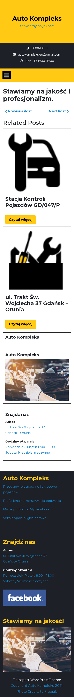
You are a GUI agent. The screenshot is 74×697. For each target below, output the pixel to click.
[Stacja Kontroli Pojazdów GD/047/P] (37, 162)
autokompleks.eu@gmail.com (39, 54)
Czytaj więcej (22, 221)
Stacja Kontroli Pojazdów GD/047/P (32, 202)
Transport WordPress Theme (37, 680)
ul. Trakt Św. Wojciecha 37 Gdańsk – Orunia (36, 303)
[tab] (6, 75)
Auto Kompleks (37, 18)
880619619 (39, 48)
